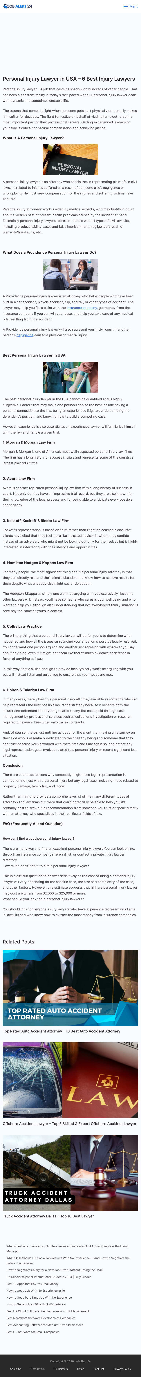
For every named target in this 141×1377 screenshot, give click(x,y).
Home (80, 1368)
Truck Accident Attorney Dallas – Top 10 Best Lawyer (48, 1216)
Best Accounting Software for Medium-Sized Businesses (44, 1325)
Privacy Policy (122, 1368)
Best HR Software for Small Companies (32, 1332)
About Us (15, 1368)
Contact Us (37, 1368)
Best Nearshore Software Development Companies (40, 1318)
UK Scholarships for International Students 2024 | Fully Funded (49, 1277)
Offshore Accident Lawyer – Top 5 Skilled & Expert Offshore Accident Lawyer (69, 1123)
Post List (98, 1368)
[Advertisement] (70, 40)
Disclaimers (61, 1368)
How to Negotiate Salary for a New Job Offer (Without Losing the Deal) (54, 1270)
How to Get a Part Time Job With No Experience (39, 1297)
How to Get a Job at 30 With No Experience (36, 1304)
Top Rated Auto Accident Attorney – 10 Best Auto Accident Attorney (61, 1031)
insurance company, (82, 308)
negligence (25, 335)
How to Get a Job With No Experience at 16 (35, 1290)
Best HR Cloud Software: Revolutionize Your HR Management (47, 1311)
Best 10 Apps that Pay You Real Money (32, 1284)
